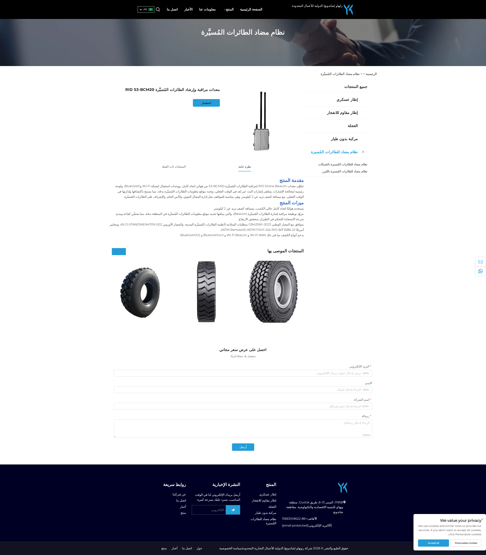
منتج (183, 513)
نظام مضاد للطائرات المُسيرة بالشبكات (342, 164)
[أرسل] (233, 510)
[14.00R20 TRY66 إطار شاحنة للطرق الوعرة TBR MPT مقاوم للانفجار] (140, 292)
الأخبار (188, 9)
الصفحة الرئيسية (251, 9)
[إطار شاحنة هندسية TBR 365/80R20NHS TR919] (206, 292)
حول (199, 548)
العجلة (353, 125)
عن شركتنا (179, 494)
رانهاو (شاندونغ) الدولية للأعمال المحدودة (317, 6)
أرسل (243, 447)
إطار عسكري (347, 99)
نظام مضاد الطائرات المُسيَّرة (340, 74)
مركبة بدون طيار (344, 138)
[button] (122, 251)
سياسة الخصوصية (230, 548)
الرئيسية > (370, 74)
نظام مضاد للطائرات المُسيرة (334, 152)
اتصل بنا (172, 9)
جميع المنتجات (355, 86)
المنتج (230, 9)
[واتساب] (480, 271)
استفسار (206, 103)
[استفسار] (480, 261)
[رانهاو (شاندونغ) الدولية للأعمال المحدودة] (348, 9)
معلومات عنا (207, 9)
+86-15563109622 (294, 518)
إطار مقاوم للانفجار (342, 112)
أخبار (183, 506)
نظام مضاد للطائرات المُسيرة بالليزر (344, 171)
